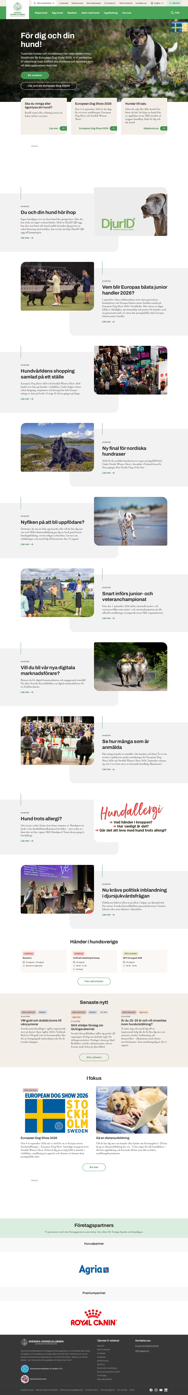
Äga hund (57, 12)
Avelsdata (101, 1357)
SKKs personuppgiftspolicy (71, 1390)
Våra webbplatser (93, 3)
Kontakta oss (141, 3)
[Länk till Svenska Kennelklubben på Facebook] (151, 1390)
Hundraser (63, 3)
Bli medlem (35, 75)
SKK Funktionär (125, 3)
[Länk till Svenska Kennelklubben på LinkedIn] (165, 1390)
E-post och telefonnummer (147, 1346)
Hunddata (101, 1353)
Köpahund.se (102, 1361)
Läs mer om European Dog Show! (49, 85)
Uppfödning (111, 12)
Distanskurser (77, 3)
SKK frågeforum (142, 1351)
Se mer (94, 1167)
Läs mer (25, 238)
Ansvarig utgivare (108, 1390)
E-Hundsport (109, 3)
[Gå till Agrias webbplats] (94, 1269)
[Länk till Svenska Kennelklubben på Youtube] (160, 1390)
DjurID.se (101, 1364)
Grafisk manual (27, 1390)
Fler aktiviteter (94, 981)
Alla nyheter (94, 1057)
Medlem (72, 12)
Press (131, 1390)
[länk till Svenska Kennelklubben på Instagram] (156, 1390)
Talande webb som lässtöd (46, 1390)
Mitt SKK (100, 1346)
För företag (101, 1375)
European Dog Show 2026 (108, 1372)
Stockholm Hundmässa (107, 1368)
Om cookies (122, 1390)
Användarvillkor (91, 1390)
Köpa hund (41, 12)
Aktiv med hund (90, 12)
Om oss (126, 12)
